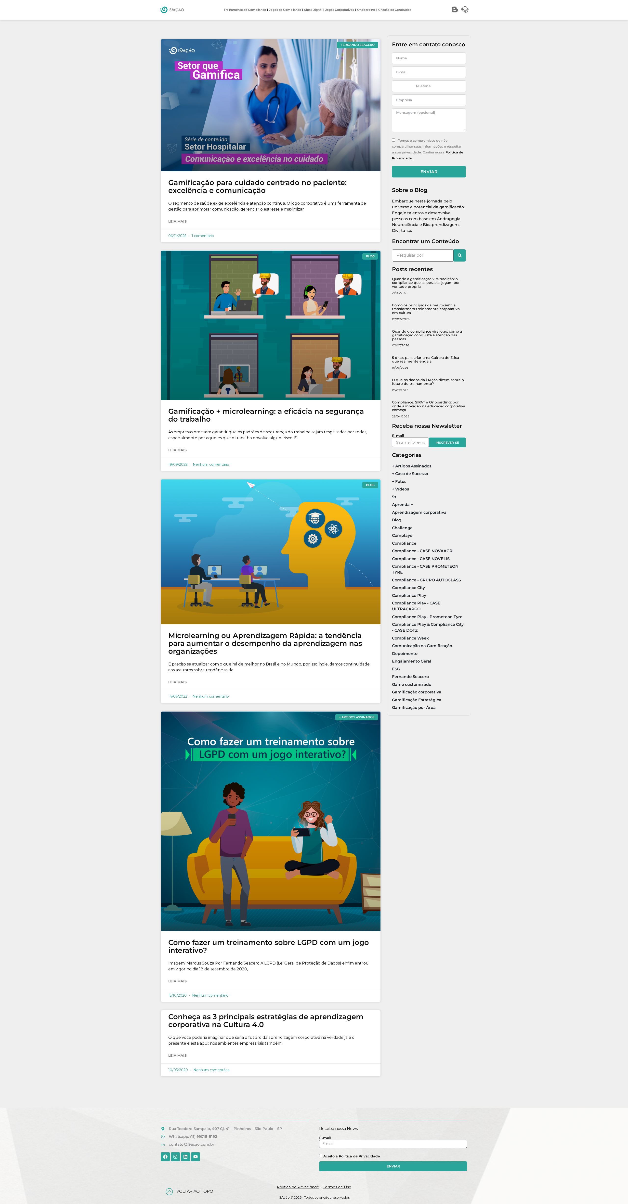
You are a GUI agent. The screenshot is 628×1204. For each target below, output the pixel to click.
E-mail (398, 436)
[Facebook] (165, 1156)
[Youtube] (195, 1156)
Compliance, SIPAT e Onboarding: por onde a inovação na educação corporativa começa (428, 406)
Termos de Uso (337, 1187)
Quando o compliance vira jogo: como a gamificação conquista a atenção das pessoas (427, 335)
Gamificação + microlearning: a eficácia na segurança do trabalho (266, 415)
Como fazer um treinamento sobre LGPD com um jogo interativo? (268, 946)
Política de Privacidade (359, 1156)
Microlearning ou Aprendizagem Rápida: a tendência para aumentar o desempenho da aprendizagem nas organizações (265, 643)
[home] (172, 10)
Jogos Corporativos (339, 10)
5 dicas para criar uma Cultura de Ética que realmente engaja (425, 359)
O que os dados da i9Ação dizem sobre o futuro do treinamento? (428, 382)
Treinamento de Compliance (245, 10)
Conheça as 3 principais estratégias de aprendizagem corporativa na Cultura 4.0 (266, 1020)
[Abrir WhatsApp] (616, 1192)
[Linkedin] (185, 1156)
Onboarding (366, 10)
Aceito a (351, 1156)
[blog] (455, 10)
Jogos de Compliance (285, 10)
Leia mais (177, 221)
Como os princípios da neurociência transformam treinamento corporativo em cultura (426, 309)
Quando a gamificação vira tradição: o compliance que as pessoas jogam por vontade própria (426, 283)
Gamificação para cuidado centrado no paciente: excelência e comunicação (257, 186)
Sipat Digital (313, 10)
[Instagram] (175, 1156)
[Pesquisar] (460, 255)
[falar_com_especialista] (465, 9)
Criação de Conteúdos (394, 10)
